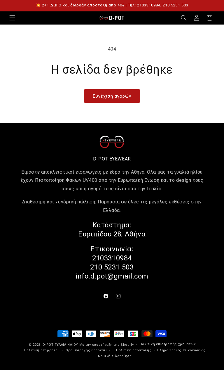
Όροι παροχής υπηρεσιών (88, 350)
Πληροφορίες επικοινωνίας (181, 350)
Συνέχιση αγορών (112, 96)
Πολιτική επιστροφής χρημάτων (168, 344)
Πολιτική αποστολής (134, 350)
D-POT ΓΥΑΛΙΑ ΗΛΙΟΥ (60, 345)
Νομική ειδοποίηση (115, 356)
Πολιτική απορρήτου (42, 350)
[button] (12, 17)
